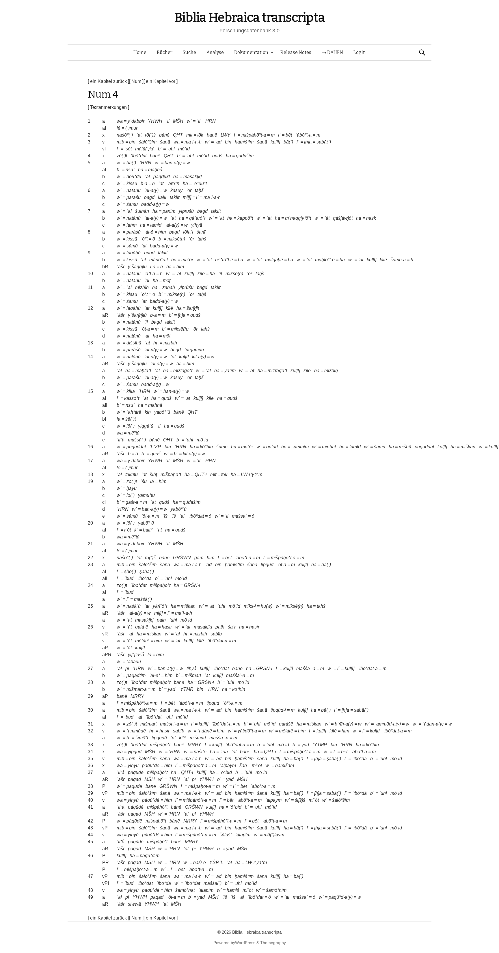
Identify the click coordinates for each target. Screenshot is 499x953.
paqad (134, 779)
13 (90, 342)
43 (90, 827)
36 (90, 765)
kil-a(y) (199, 356)
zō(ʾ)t (122, 155)
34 (90, 751)
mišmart (193, 675)
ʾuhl (171, 148)
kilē (201, 273)
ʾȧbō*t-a (303, 135)
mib (120, 141)
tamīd (155, 225)
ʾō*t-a (149, 273)
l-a (152, 266)
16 (90, 446)
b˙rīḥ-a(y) (344, 723)
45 (90, 841)
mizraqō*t (277, 370)
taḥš (199, 190)
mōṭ (166, 280)
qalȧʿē (141, 626)
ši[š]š (300, 800)
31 (90, 723)
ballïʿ (148, 529)
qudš (217, 155)
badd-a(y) (151, 204)
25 (90, 606)
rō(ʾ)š (150, 135)
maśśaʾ (239, 516)
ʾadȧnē (205, 730)
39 (90, 793)
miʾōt (257, 765)
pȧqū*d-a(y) (341, 897)
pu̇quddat (136, 446)
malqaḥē (274, 259)
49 (90, 897)
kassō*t (131, 398)
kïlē (383, 259)
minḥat (329, 446)
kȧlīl (162, 197)
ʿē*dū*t (200, 183)
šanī (201, 232)
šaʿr (232, 626)
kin (148, 412)
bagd (149, 197)
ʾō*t (144, 238)
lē (118, 128)
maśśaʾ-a (305, 668)
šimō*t (141, 737)
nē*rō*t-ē (224, 259)
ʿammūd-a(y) (388, 723)
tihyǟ (191, 668)
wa (120, 121)
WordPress (245, 942)
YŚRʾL (216, 862)
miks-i (250, 606)
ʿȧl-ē (148, 232)
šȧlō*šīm (148, 141)
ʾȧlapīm (242, 834)
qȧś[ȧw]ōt (343, 218)
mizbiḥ (170, 342)
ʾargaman (194, 349)
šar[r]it (193, 308)
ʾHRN (210, 121)
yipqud (134, 751)
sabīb (216, 633)
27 (90, 668)
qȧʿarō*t (197, 218)
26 (90, 626)
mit (189, 135)
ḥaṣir (167, 626)
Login (359, 52)
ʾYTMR (186, 689)
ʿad (218, 141)
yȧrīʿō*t (160, 606)
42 (90, 820)
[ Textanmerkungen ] (108, 107)
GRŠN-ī (192, 585)
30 (90, 710)
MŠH (178, 121)
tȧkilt (174, 197)
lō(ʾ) (130, 426)
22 (90, 557)
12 (90, 308)
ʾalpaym (227, 765)
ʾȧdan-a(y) (433, 723)
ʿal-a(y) (151, 190)
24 (90, 585)
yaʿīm (230, 370)
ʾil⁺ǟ (120, 439)
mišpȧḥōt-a (199, 786)
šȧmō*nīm (276, 890)
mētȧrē (142, 640)
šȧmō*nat (185, 890)
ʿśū (143, 481)
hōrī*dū (133, 176)
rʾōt (127, 529)
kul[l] (275, 141)
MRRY (137, 696)
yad (171, 689)
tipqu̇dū (159, 737)
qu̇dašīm (245, 155)
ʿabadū (133, 661)
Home (139, 52)
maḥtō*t (143, 370)
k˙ (136, 529)
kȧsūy (176, 190)
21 (90, 543)
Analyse (215, 52)
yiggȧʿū (145, 426)
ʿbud (128, 578)
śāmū (132, 204)
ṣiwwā (134, 904)
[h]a (308, 141)
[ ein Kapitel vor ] (161, 81)
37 (90, 772)
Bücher (164, 52)
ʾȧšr (120, 266)
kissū (131, 183)
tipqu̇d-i (278, 710)
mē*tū (133, 432)
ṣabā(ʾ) (323, 141)
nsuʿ (130, 169)
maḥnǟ (155, 169)
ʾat (138, 135)
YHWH (155, 121)
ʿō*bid (226, 772)
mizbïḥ (142, 287)
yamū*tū (146, 495)
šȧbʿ (243, 765)
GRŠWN (182, 557)
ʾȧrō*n (173, 183)
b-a (144, 183)
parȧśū (133, 197)
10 (90, 273)
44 (90, 834)
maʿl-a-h (193, 141)
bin (132, 141)
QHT (178, 135)
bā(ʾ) (288, 141)
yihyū (133, 765)
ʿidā (224, 751)
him (162, 232)
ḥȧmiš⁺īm (244, 141)
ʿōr (188, 190)
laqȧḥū (133, 252)
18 (90, 474)
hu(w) (266, 606)
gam (198, 557)
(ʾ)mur (131, 128)
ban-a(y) (173, 162)
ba (169, 266)
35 (90, 758)
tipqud (267, 564)
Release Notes (295, 52)
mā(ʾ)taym (274, 834)
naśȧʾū (133, 606)
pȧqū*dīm (149, 855)
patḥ (161, 620)
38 (90, 786)
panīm (169, 211)
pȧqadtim (136, 675)
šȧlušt (225, 834)
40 (90, 800)
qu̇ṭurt (272, 446)
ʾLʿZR (155, 446)
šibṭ (153, 474)
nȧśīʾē (200, 751)
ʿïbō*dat (138, 155)
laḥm (131, 225)
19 (90, 481)
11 (90, 287)
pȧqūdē (136, 772)
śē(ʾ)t (130, 419)
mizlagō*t (182, 370)
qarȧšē (286, 723)
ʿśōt (128, 148)
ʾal (119, 474)
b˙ (160, 148)
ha (228, 155)
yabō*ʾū (162, 412)
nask (371, 218)
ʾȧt (147, 176)
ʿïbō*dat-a (217, 640)
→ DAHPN (332, 52)
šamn (222, 446)
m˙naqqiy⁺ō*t (298, 218)
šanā (165, 141)
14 (90, 356)
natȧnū (133, 190)
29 (90, 696)
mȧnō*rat (158, 259)
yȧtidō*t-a (247, 730)
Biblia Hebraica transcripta (249, 17)
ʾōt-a (145, 329)
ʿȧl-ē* (154, 675)
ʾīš (165, 516)
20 (90, 523)
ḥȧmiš (233, 890)
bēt (289, 135)
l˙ (235, 135)
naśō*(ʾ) (125, 135)
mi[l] (187, 197)
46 (90, 855)
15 (90, 391)
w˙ (189, 121)
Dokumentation (251, 52)
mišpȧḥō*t (171, 474)
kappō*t (245, 218)
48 (90, 890)
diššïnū (133, 342)
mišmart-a (136, 689)
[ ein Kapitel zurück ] (108, 81)
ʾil (168, 121)
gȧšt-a (132, 502)
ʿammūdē (136, 730)
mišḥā (405, 446)
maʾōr (187, 259)
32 (90, 730)
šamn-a (398, 259)
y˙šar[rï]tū (137, 266)
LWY (225, 135)
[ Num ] (136, 81)
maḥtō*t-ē (325, 259)
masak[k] (192, 176)
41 (90, 807)
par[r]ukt (161, 176)
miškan (468, 446)
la (118, 419)
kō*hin (206, 446)
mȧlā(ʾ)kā (144, 148)
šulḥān (142, 211)
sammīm (300, 446)
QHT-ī (201, 474)
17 (90, 460)
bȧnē (164, 135)
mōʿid (184, 148)
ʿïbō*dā (144, 578)
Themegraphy (273, 942)
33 (90, 744)
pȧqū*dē (150, 765)
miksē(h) (176, 238)
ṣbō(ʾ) (130, 571)
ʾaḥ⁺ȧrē (133, 412)
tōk (200, 135)
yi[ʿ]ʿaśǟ (136, 654)
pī (127, 668)
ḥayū (131, 488)
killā (130, 391)
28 (90, 682)
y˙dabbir (136, 121)
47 (90, 876)
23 (90, 564)
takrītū (131, 474)
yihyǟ (196, 225)
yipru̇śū (186, 211)
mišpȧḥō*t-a (253, 135)
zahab (168, 287)
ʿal (129, 211)
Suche (189, 52)
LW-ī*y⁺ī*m (251, 474)
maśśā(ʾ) (137, 439)
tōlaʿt (188, 232)
